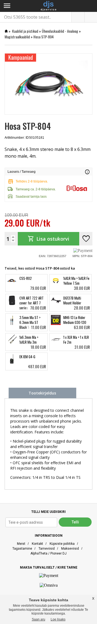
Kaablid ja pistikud (25, 31)
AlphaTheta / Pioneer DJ (48, 553)
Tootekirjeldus (42, 393)
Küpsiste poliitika (62, 544)
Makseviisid (70, 548)
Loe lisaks (58, 619)
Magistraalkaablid (17, 36)
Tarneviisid (47, 548)
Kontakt (37, 544)
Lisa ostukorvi (48, 239)
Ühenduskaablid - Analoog (60, 31)
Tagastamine (22, 548)
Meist (21, 544)
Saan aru (38, 619)
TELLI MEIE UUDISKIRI (48, 512)
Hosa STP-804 (43, 36)
